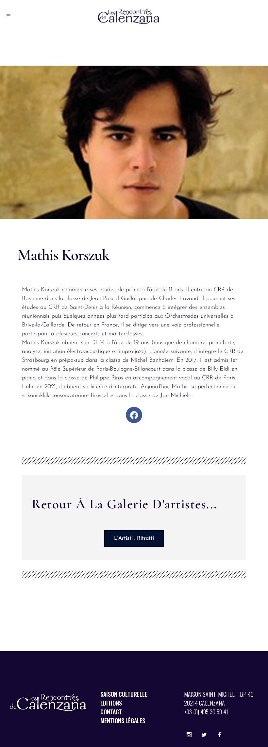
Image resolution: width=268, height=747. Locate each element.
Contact (111, 711)
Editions (111, 703)
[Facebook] (134, 415)
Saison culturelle (123, 694)
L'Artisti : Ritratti (134, 538)
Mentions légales (122, 720)
